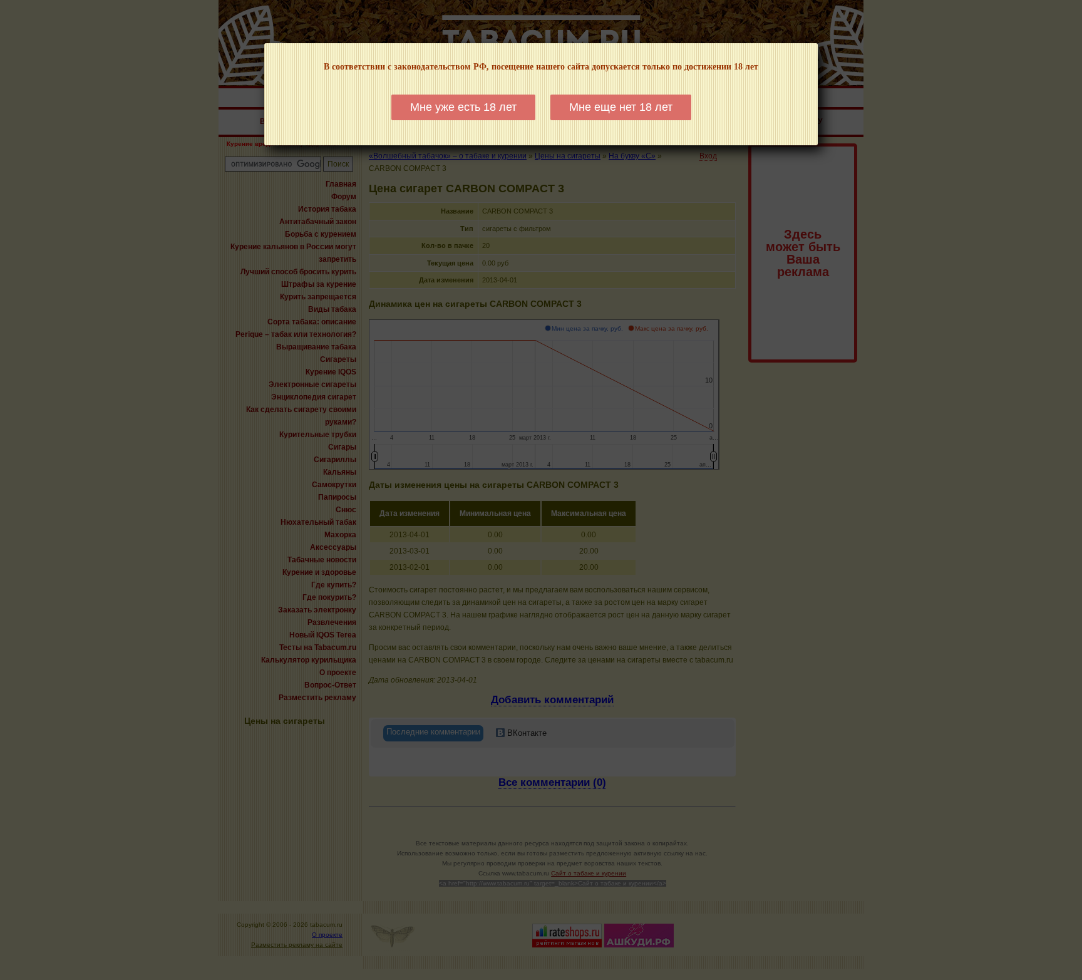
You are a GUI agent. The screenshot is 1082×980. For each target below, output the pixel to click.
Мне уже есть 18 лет (463, 107)
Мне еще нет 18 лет (620, 107)
